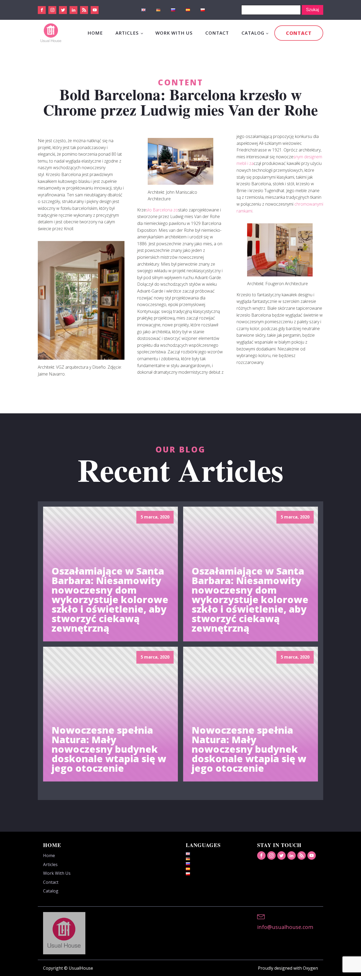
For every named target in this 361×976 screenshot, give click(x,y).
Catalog (253, 33)
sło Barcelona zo (162, 210)
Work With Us (174, 33)
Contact (217, 33)
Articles (127, 33)
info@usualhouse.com (285, 927)
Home (95, 33)
